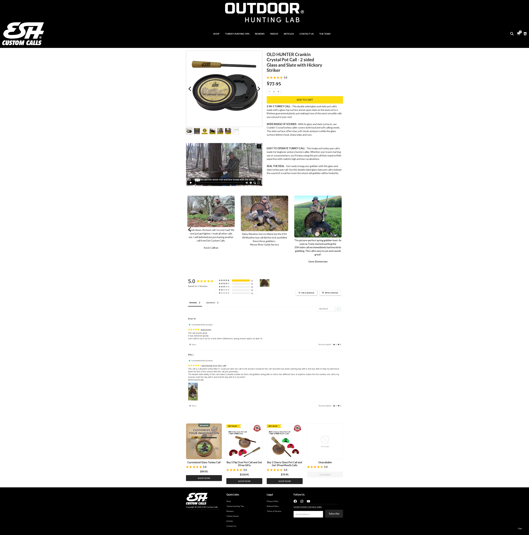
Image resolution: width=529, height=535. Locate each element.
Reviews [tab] (193, 302)
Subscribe (334, 513)
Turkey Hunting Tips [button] (235, 506)
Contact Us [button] (231, 526)
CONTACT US (306, 33)
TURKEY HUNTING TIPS (237, 33)
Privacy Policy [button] (272, 501)
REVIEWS (259, 33)
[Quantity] (269, 91)
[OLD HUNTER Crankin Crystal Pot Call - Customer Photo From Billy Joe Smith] (264, 283)
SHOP (216, 33)
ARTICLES (289, 33)
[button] (334, 344)
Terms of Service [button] (274, 511)
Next (258, 88)
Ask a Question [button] (307, 292)
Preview (189, 88)
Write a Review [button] (331, 292)
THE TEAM (324, 33)
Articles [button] (229, 521)
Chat (520, 529)
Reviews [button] (230, 511)
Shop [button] (228, 501)
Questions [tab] (210, 302)
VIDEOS (274, 33)
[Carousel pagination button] (189, 131)
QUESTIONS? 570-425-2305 (308, 507)
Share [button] (193, 344)
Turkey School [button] (232, 516)
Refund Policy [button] (273, 506)
